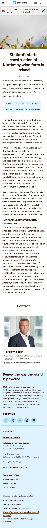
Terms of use (9, 487)
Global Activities (15, 110)
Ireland (20, 103)
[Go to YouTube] (34, 420)
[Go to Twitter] (13, 420)
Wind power (34, 103)
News (10, 103)
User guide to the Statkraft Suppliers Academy (20, 520)
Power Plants (34, 110)
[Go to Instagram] (27, 420)
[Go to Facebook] (6, 420)
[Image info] (42, 45)
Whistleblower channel (13, 500)
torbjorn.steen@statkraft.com (25, 363)
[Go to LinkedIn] (20, 420)
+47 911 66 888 (22, 359)
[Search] (40, 3)
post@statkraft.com (18, 467)
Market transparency (13, 504)
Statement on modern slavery (17, 508)
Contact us (8, 431)
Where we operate (11, 437)
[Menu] (3, 3)
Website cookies (10, 479)
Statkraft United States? (31, 10)
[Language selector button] (35, 3)
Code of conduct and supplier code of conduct (21, 513)
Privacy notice (9, 483)
